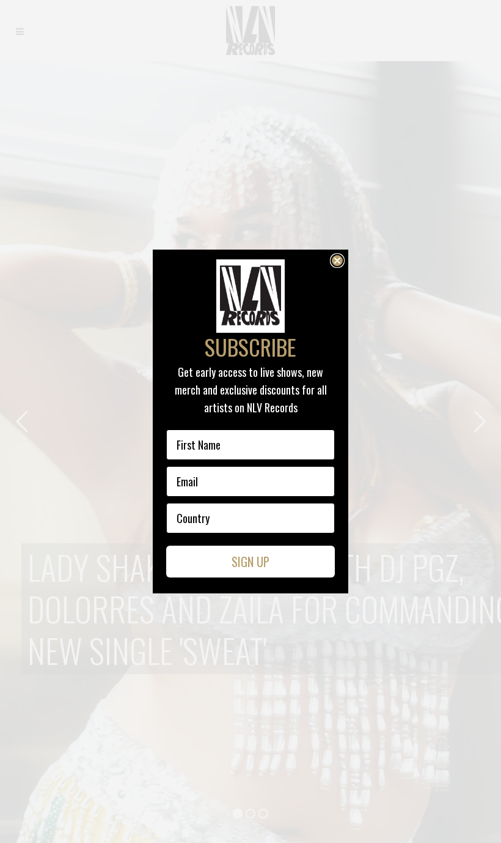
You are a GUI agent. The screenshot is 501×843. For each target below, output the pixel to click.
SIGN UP (250, 561)
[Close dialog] (337, 260)
